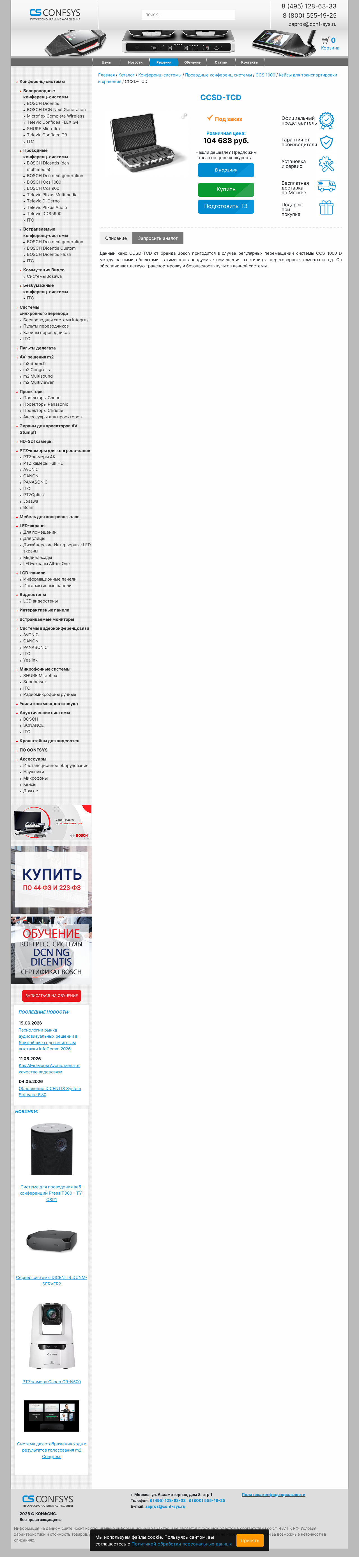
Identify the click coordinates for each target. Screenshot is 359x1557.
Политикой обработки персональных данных (182, 1544)
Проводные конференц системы (218, 75)
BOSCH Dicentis (43, 103)
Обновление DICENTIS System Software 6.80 (50, 1092)
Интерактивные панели (47, 585)
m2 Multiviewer (38, 382)
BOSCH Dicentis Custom (51, 248)
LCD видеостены (40, 601)
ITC (30, 141)
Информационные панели (50, 579)
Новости (135, 62)
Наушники (33, 771)
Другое (30, 790)
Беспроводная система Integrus (56, 319)
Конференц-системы (42, 81)
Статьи (221, 62)
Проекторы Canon (42, 397)
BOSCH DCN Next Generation (56, 109)
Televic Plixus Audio (47, 207)
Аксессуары (33, 759)
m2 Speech (34, 363)
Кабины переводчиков (46, 332)
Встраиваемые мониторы (47, 619)
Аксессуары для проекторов (52, 416)
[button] (184, 116)
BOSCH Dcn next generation (55, 175)
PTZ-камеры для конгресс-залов (55, 450)
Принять (250, 1540)
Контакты (249, 62)
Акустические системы (45, 712)
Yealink (30, 660)
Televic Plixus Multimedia (52, 194)
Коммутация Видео (44, 269)
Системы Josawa (44, 276)
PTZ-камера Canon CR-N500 (51, 1381)
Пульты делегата (38, 348)
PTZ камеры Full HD (43, 463)
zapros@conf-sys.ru (313, 24)
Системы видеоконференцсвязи (54, 628)
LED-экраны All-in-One (46, 563)
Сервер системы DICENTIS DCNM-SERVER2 (51, 1281)
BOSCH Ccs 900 (43, 188)
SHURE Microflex (44, 128)
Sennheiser (34, 681)
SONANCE (33, 725)
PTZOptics (33, 494)
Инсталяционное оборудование (56, 765)
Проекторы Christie (43, 410)
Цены (106, 62)
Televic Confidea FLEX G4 (53, 122)
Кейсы (29, 784)
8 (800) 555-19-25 (310, 15)
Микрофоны (35, 778)
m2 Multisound (38, 376)
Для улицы (34, 538)
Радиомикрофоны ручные (49, 694)
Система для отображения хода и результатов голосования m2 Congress (51, 1450)
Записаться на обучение (52, 995)
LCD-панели (32, 573)
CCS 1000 (265, 75)
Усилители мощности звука (49, 703)
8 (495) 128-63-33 (309, 6)
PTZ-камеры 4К (39, 456)
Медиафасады (37, 557)
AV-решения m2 (37, 357)
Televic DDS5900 (44, 213)
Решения (164, 62)
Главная (106, 75)
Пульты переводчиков (46, 326)
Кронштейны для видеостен (49, 740)
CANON (30, 476)
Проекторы (31, 391)
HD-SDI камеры (36, 441)
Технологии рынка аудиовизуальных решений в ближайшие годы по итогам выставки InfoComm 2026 (48, 1039)
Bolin (28, 507)
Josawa (30, 501)
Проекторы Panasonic (45, 404)
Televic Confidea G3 (47, 134)
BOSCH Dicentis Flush (49, 254)
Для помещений (40, 532)
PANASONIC (35, 482)
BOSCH (30, 719)
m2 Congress (36, 369)
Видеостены (33, 594)
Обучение (192, 62)
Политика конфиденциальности (273, 1494)
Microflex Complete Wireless (55, 116)
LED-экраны (32, 525)
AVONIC (31, 469)
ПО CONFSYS (34, 750)
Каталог (126, 75)
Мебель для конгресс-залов (50, 516)
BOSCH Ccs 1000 (44, 182)
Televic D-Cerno (43, 201)
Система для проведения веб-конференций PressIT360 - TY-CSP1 (52, 1193)
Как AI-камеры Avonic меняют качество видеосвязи (49, 1069)
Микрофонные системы (45, 669)
